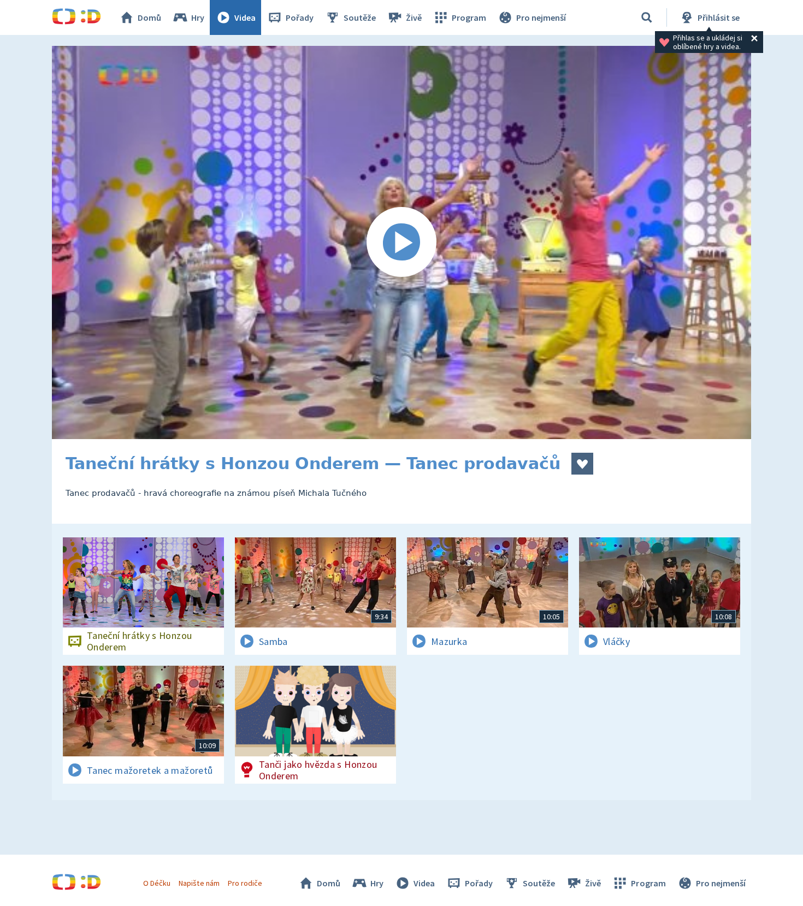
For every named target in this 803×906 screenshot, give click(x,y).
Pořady (300, 17)
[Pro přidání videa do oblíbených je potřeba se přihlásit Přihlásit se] (582, 464)
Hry (197, 17)
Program (469, 17)
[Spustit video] (401, 242)
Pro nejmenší (541, 17)
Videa (245, 17)
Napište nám (199, 883)
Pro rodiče (245, 883)
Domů (149, 17)
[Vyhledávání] (646, 17)
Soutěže (360, 17)
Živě (414, 17)
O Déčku (156, 883)
